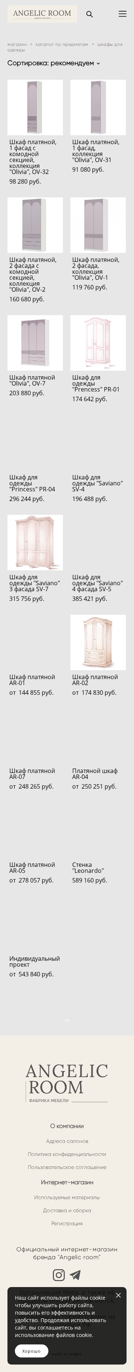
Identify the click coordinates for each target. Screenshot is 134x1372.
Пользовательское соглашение (67, 1167)
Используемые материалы (67, 1197)
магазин (17, 44)
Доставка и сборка (67, 1210)
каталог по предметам (62, 44)
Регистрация (67, 1223)
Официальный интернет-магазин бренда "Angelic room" (66, 1253)
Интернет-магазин (67, 1182)
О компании (67, 1125)
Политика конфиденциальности (67, 1154)
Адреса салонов (67, 1141)
